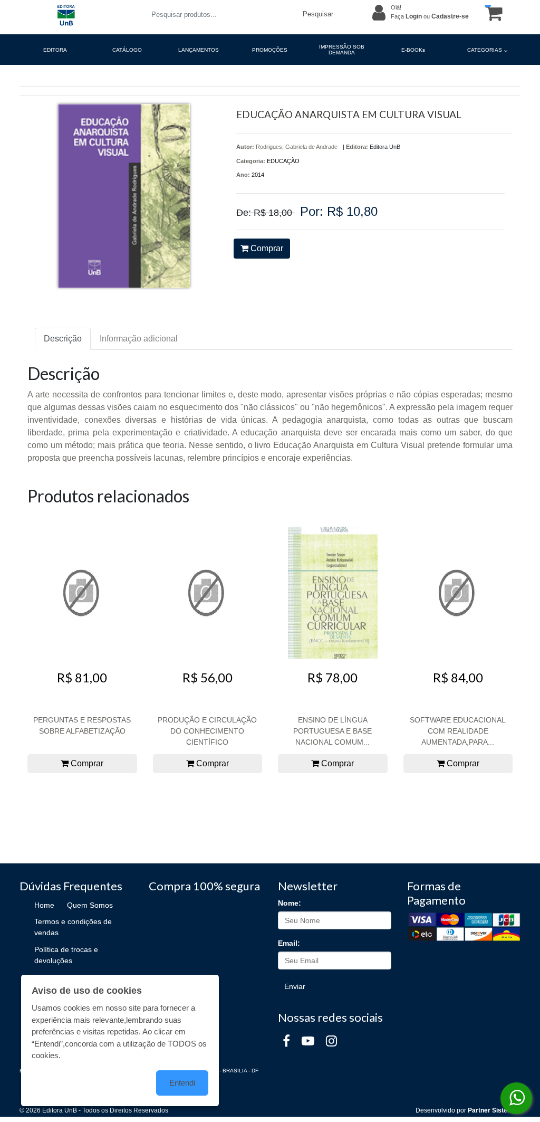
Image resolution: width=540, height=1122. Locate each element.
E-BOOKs (413, 50)
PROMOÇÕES (269, 50)
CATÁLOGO (127, 50)
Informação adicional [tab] (139, 338)
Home (44, 905)
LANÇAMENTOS (198, 50)
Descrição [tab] (63, 338)
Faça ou (430, 16)
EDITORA (55, 50)
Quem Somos (90, 905)
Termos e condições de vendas (73, 927)
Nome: (289, 903)
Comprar (265, 248)
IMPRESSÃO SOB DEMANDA (341, 49)
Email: (289, 943)
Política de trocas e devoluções (66, 955)
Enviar (294, 986)
